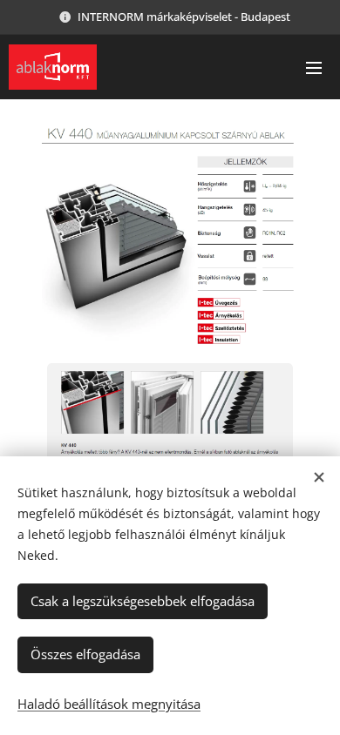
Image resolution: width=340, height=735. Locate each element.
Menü (313, 67)
